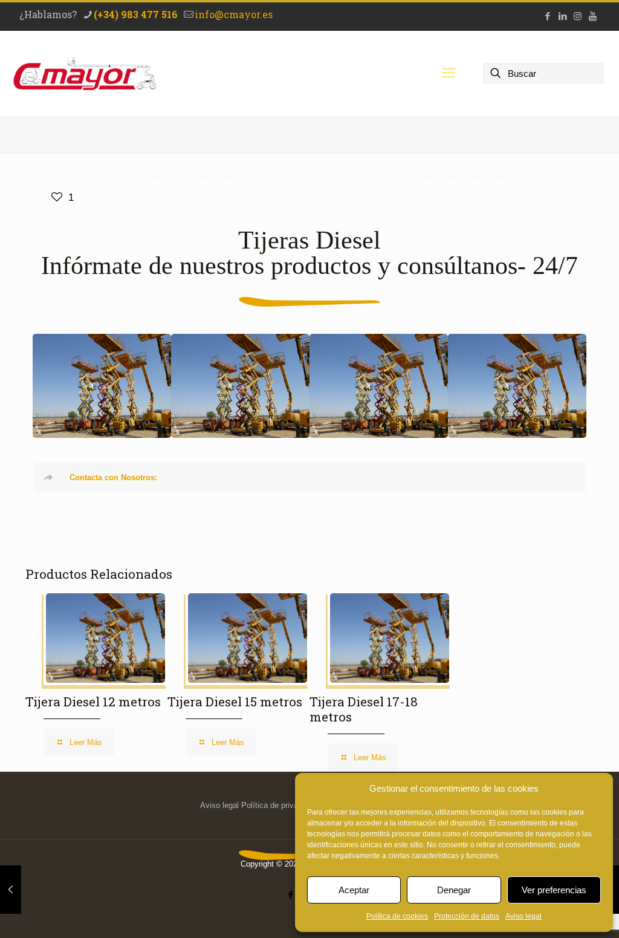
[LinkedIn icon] (562, 16)
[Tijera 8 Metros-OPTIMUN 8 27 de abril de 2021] (10, 889)
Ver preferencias (554, 890)
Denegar (454, 890)
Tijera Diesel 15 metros (240, 385)
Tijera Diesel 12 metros (379, 385)
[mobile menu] (448, 73)
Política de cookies (397, 916)
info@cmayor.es (234, 14)
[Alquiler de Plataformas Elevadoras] (84, 73)
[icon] (592, 16)
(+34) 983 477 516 (136, 14)
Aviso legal (523, 916)
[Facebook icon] (547, 16)
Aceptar (354, 890)
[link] (309, 477)
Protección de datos (466, 916)
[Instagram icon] (577, 16)
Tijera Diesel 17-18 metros (102, 385)
